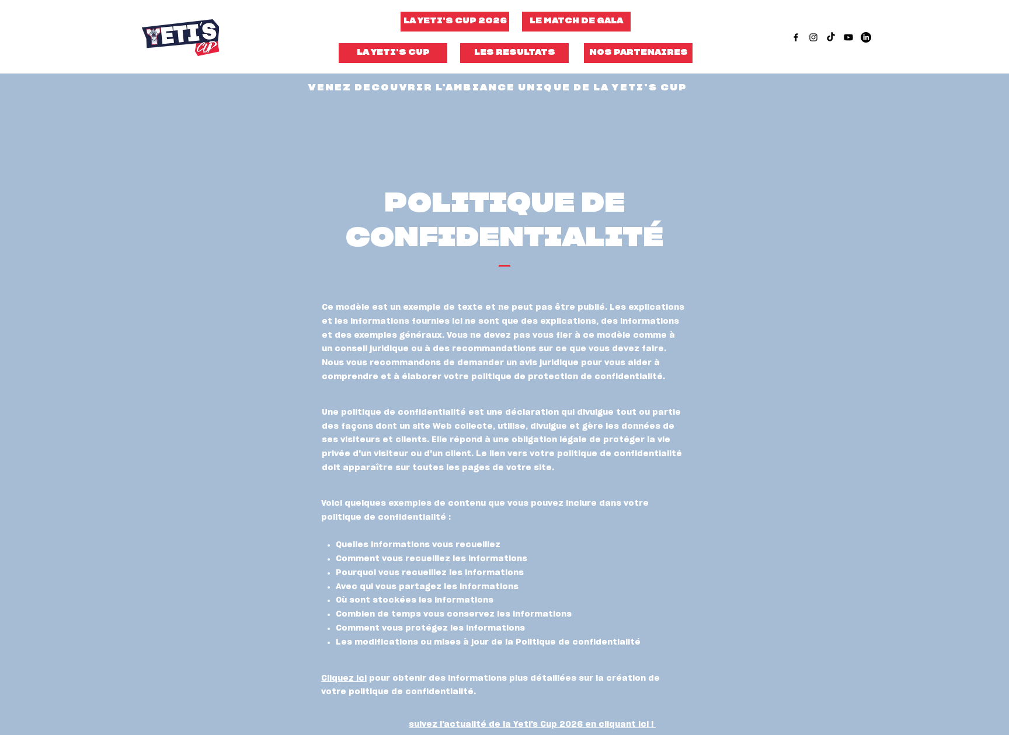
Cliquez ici (344, 678)
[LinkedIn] (866, 37)
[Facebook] (796, 37)
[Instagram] (813, 37)
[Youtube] (848, 37)
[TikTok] (831, 37)
